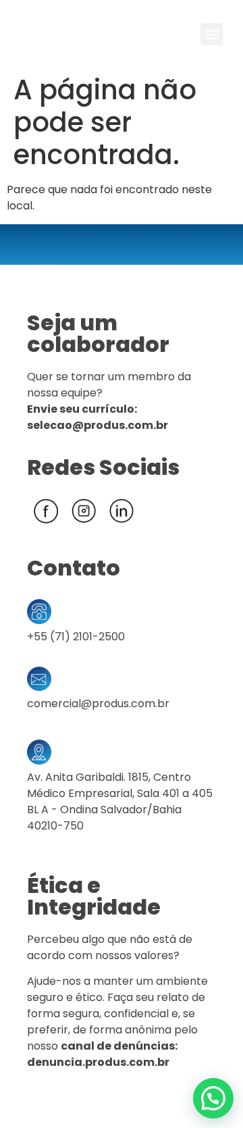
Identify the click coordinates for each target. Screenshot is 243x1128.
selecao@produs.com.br (97, 425)
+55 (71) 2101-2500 (76, 636)
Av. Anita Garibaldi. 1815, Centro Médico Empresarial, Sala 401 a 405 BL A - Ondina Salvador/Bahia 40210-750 (120, 801)
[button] (211, 34)
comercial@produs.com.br (98, 703)
